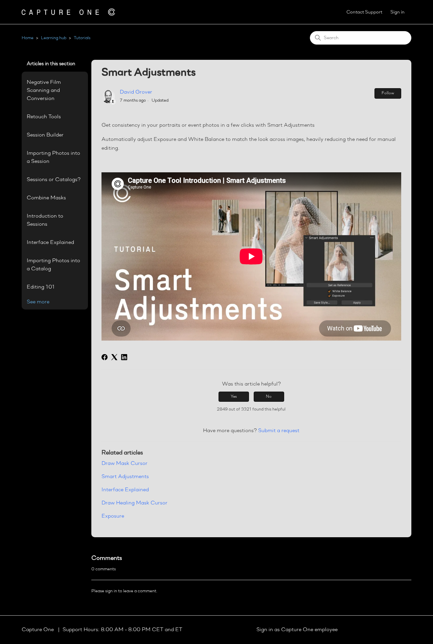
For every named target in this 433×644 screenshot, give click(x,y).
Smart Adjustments (125, 476)
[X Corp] (114, 357)
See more (38, 302)
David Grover (136, 92)
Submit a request (278, 431)
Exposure (112, 516)
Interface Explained (50, 242)
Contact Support (364, 12)
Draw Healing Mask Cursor (134, 503)
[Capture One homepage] (68, 12)
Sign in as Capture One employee (297, 630)
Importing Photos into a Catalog (53, 265)
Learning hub (53, 38)
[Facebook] (104, 357)
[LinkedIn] (124, 357)
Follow (388, 93)
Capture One (38, 630)
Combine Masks (46, 198)
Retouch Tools (44, 117)
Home (27, 38)
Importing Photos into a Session (53, 157)
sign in (111, 591)
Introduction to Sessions (45, 220)
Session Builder (45, 135)
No (269, 397)
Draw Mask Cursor (124, 463)
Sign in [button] (397, 12)
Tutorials (82, 38)
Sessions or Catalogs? (54, 179)
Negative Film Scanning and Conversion (44, 90)
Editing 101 (41, 287)
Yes (234, 397)
